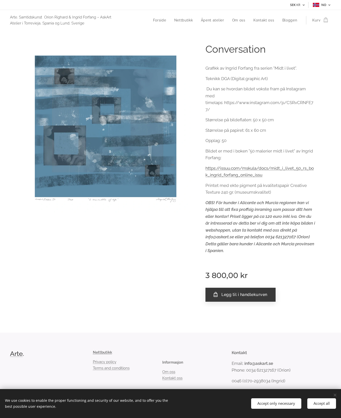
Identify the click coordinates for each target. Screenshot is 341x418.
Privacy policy (104, 362)
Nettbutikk (102, 352)
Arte (16, 353)
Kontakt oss (172, 378)
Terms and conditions (111, 368)
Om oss (168, 372)
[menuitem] (161, 20)
